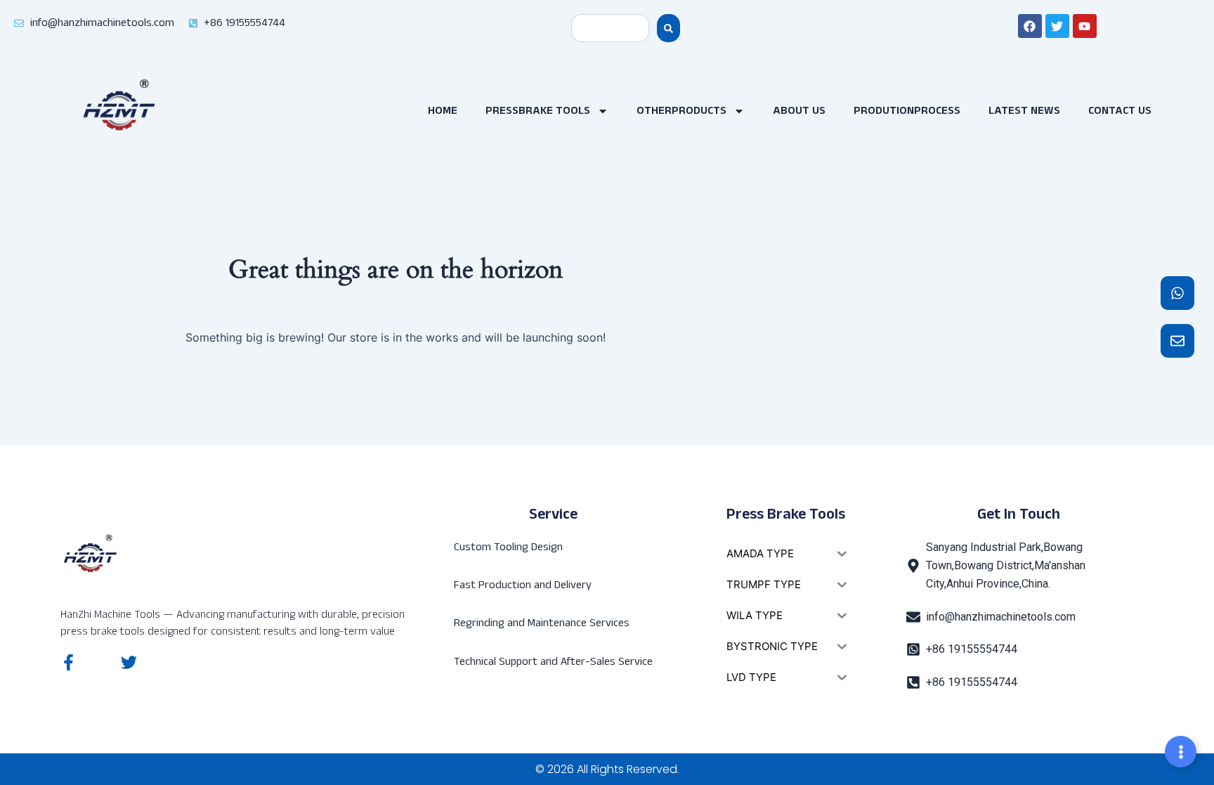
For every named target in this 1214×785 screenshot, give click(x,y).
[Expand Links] (1180, 751)
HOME (442, 111)
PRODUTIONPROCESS (907, 111)
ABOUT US (799, 111)
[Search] (668, 28)
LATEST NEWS (1024, 111)
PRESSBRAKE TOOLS (537, 111)
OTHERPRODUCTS (681, 111)
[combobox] (610, 28)
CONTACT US (1119, 111)
